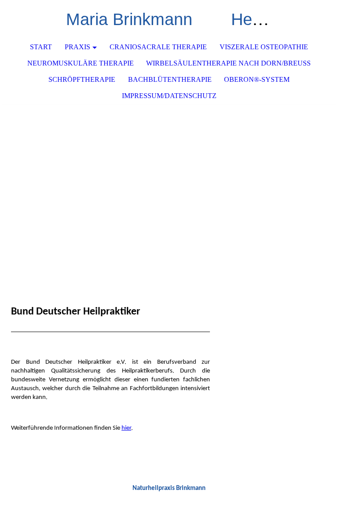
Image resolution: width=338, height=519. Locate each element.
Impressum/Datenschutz (169, 95)
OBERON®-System (257, 79)
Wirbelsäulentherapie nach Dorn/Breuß (228, 63)
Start (41, 47)
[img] (169, 171)
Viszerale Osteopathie (264, 47)
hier (126, 428)
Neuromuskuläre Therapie (80, 63)
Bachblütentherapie (170, 79)
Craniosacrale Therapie (158, 47)
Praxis (77, 47)
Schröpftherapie (81, 79)
